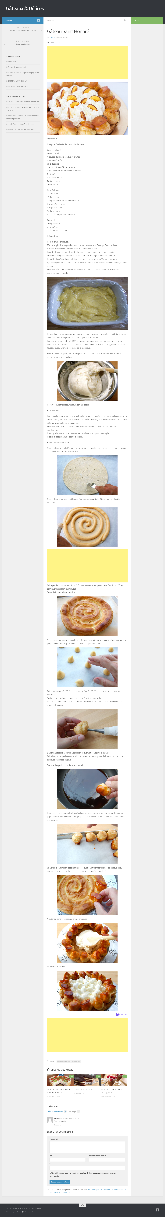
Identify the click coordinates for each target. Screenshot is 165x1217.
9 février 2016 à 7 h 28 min (70, 1118)
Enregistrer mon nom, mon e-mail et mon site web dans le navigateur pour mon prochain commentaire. (83, 1174)
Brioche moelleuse (28, 130)
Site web (53, 1164)
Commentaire (54, 1139)
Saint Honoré (76, 1061)
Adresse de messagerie (98, 1155)
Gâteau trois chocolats (83, 1089)
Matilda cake (13, 62)
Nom (52, 1155)
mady (52, 38)
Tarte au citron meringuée (29, 102)
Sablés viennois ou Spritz (17, 67)
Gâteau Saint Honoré (63, 1061)
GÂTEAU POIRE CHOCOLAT (18, 87)
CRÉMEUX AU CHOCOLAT (17, 81)
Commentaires (58, 1111)
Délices (50, 20)
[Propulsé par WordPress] (23, 1212)
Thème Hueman (37, 1212)
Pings (75, 1111)
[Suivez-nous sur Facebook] (38, 20)
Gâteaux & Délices (25, 8)
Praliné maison (29, 124)
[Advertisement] (87, 62)
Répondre (57, 1125)
